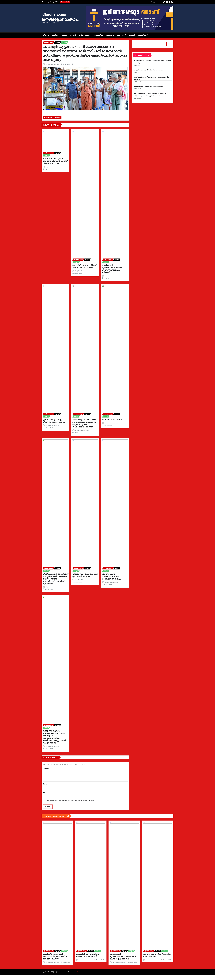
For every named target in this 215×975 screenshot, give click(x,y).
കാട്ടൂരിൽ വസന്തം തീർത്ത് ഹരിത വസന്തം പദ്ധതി (84, 266)
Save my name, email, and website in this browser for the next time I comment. (69, 801)
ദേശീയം (55, 35)
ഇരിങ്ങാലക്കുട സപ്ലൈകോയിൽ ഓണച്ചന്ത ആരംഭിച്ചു (111, 576)
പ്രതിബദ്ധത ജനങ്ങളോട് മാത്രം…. (62, 17)
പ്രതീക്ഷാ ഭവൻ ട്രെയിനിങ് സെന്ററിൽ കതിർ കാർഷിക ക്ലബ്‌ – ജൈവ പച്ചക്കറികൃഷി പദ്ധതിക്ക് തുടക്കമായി (55, 579)
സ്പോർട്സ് (142, 35)
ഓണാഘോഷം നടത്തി (112, 419)
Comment (46, 768)
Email (45, 792)
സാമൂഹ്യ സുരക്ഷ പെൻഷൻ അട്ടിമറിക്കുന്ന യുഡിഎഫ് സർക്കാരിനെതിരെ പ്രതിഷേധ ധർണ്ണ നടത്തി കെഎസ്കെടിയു (54, 736)
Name (45, 784)
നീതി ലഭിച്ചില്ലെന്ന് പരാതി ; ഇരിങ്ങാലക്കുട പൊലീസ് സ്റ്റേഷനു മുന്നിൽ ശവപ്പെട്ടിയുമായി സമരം (84, 423)
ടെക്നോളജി (110, 35)
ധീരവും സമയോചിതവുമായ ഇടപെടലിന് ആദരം (85, 575)
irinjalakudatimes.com (52, 64)
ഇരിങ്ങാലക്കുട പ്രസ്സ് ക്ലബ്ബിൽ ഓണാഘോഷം (54, 420)
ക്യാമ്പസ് (121, 35)
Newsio (72, 972)
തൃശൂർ (73, 35)
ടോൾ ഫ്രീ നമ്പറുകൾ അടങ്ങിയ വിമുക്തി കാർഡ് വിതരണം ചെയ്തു (55, 160)
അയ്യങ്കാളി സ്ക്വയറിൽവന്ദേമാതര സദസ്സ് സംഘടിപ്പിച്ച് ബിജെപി (112, 269)
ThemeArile (80, 972)
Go (169, 44)
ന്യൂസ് (46, 35)
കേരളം (64, 35)
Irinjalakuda (48, 117)
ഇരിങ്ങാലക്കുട (84, 35)
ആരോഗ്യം (98, 35)
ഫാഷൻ (131, 35)
